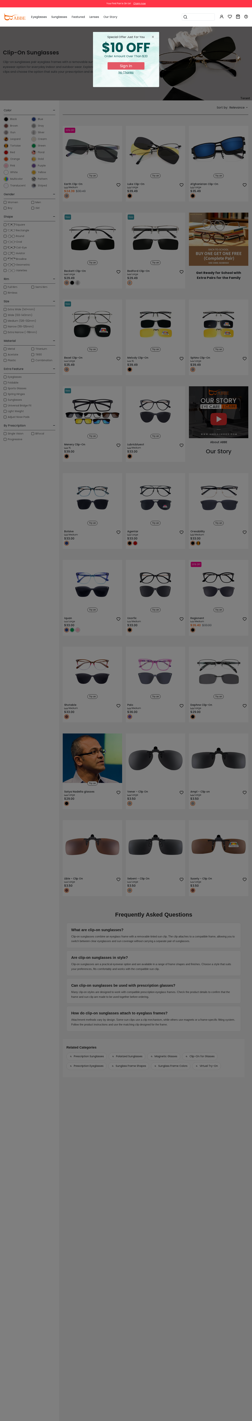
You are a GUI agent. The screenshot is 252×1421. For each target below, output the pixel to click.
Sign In (126, 65)
